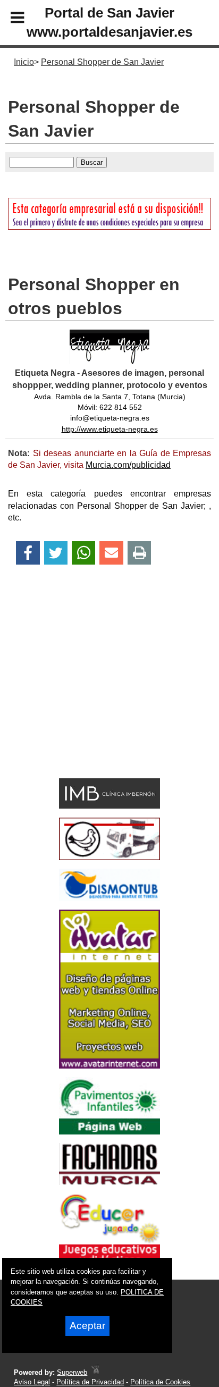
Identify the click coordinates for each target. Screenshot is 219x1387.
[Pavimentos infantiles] (109, 1131)
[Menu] (8, 19)
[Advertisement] (93, 690)
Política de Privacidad (90, 1382)
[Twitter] (56, 553)
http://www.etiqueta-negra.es (110, 429)
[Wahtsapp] (84, 553)
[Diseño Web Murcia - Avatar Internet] (95, 1372)
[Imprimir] (139, 553)
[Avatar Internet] (109, 1065)
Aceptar (87, 1325)
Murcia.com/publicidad (128, 464)
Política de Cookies (160, 1382)
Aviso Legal (32, 1382)
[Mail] (111, 553)
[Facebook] (28, 553)
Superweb (72, 1372)
